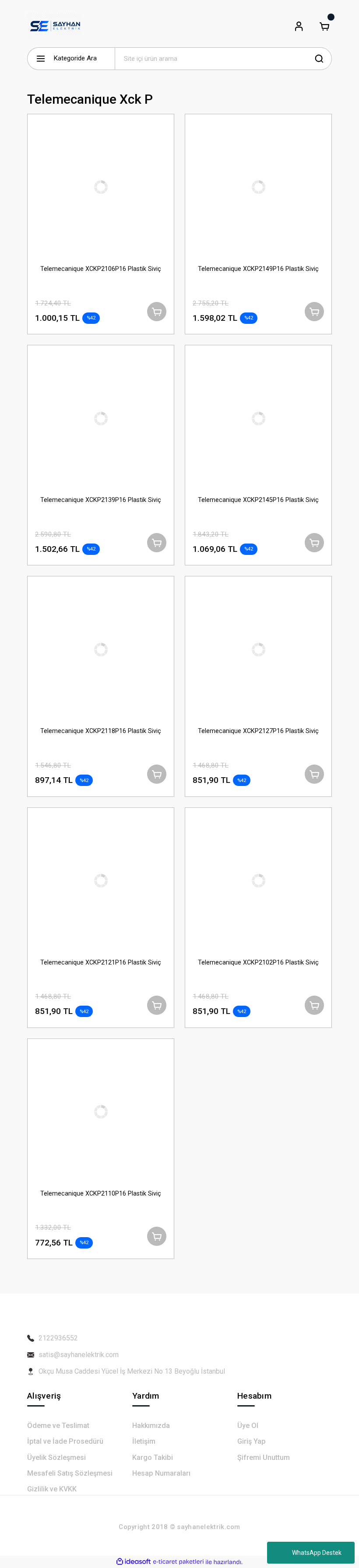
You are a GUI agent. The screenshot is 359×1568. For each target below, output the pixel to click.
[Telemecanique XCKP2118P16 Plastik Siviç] (100, 649)
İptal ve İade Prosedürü (65, 1441)
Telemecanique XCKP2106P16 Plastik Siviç (100, 269)
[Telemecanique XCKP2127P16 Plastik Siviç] (258, 649)
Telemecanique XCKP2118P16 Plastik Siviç (100, 731)
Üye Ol (247, 1425)
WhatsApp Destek (316, 1552)
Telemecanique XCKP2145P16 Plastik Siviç (258, 500)
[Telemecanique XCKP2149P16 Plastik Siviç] (258, 187)
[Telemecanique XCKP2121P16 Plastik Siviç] (100, 881)
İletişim (143, 1441)
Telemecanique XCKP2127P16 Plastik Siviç (258, 731)
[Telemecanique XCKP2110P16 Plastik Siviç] (100, 1112)
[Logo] (54, 26)
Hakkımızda (151, 1425)
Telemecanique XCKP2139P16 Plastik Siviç (100, 500)
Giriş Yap (251, 1441)
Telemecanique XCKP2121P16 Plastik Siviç (100, 962)
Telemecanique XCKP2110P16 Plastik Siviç (100, 1193)
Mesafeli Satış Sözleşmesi (70, 1473)
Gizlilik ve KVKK (52, 1489)
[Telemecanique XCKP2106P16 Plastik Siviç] (100, 187)
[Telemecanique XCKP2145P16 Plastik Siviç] (258, 418)
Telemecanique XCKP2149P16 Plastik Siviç (258, 269)
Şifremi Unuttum (263, 1457)
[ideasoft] (133, 1562)
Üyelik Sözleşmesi (56, 1457)
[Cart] (324, 26)
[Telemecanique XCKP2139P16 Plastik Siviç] (100, 418)
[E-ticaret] (178, 1562)
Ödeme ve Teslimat (58, 1425)
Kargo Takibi (152, 1457)
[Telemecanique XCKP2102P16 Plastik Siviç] (258, 881)
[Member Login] (299, 26)
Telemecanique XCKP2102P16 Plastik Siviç (258, 962)
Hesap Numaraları (161, 1473)
